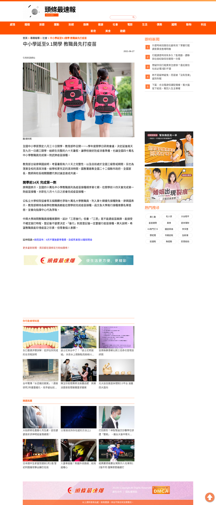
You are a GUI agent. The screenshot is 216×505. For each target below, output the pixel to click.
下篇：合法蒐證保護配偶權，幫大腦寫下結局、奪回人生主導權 (171, 87)
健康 (100, 24)
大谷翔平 (185, 216)
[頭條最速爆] (51, 10)
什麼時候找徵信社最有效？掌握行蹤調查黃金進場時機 (171, 47)
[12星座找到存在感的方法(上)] (78, 417)
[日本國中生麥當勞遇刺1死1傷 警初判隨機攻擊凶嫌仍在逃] (40, 450)
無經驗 (169, 241)
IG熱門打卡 (153, 229)
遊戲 (122, 31)
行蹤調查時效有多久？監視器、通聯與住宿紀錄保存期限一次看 (171, 57)
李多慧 (185, 229)
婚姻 (27, 24)
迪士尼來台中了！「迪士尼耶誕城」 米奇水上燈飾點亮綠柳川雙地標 (77, 354)
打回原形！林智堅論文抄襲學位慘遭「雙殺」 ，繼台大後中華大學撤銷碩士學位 (116, 434)
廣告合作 (117, 492)
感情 (12, 24)
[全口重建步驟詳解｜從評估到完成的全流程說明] (40, 337)
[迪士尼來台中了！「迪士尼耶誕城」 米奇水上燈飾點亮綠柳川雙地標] (78, 337)
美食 (108, 31)
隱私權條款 (131, 492)
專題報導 (35, 38)
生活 (144, 24)
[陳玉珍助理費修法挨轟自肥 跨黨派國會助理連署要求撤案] (78, 370)
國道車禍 (169, 229)
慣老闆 (153, 235)
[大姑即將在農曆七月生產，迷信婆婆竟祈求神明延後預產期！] (40, 417)
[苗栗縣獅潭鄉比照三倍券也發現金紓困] (116, 337)
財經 (71, 24)
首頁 (25, 38)
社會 (115, 24)
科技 (203, 24)
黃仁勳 (153, 217)
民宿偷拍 (185, 241)
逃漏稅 (153, 241)
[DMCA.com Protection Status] (161, 490)
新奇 (93, 31)
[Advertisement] (78, 294)
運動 (56, 24)
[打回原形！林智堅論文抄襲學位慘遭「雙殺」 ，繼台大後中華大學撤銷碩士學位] (116, 417)
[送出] (134, 17)
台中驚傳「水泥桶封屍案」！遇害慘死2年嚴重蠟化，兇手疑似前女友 (40, 387)
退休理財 (185, 223)
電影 (130, 24)
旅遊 (42, 24)
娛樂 (86, 24)
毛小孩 (169, 216)
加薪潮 (185, 235)
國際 (174, 24)
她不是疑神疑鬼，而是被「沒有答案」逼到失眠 (171, 77)
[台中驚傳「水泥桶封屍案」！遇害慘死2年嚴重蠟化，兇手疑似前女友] (40, 370)
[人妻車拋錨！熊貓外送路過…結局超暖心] (78, 450)
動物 (188, 24)
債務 (159, 24)
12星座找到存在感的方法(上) (76, 430)
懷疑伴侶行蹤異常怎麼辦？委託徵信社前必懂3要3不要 (171, 67)
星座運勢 (153, 223)
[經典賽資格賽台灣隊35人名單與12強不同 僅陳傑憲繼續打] (116, 450)
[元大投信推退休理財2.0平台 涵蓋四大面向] (116, 370)
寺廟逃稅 (169, 235)
